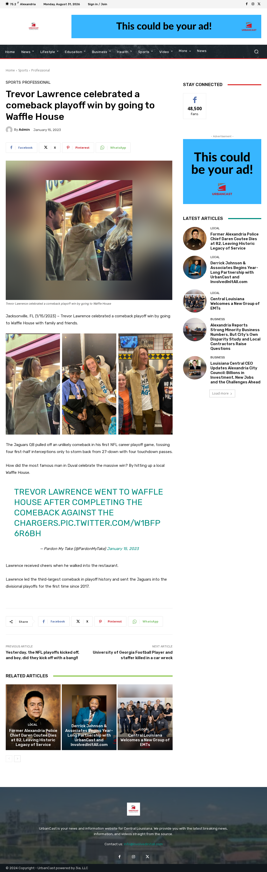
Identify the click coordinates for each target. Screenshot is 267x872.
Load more (220, 393)
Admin (24, 129)
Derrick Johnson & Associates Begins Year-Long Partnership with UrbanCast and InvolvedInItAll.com (89, 735)
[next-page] (17, 758)
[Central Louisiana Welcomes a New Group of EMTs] (145, 717)
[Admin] (10, 129)
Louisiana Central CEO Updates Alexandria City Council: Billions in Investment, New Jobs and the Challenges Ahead (235, 372)
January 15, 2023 (123, 548)
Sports (23, 70)
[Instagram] (253, 4)
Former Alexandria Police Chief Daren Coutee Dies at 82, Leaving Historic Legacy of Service (33, 737)
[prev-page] (9, 758)
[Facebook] (247, 4)
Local (32, 724)
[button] (256, 51)
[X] (259, 4)
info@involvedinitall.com (143, 844)
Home (10, 70)
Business (217, 319)
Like (195, 97)
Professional (40, 70)
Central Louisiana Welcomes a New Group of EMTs (145, 740)
